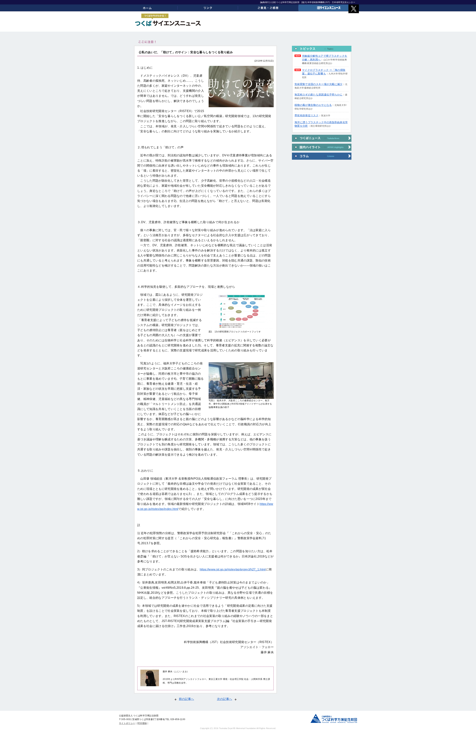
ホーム (147, 8)
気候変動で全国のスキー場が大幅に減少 (318, 84)
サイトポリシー (127, 723)
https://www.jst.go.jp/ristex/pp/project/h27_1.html (233, 569)
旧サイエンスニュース (328, 8)
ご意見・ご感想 (268, 8)
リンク (208, 8)
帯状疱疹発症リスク (307, 115)
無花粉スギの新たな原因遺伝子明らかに (318, 94)
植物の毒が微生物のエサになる (313, 104)
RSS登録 (142, 723)
